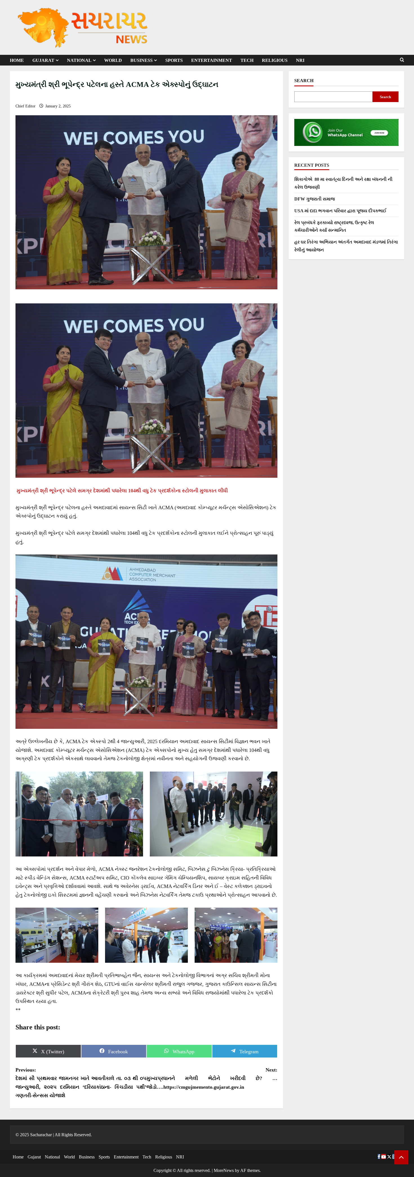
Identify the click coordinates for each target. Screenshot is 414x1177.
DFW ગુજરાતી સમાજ (314, 199)
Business (141, 60)
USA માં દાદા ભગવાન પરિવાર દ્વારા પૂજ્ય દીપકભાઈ (340, 210)
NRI (300, 60)
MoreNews (224, 1170)
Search (303, 80)
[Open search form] (402, 60)
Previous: (80, 1083)
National (79, 60)
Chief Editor (26, 106)
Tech (247, 60)
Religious (275, 60)
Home (17, 60)
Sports (174, 60)
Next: (211, 1078)
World (113, 60)
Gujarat (43, 60)
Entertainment (211, 60)
